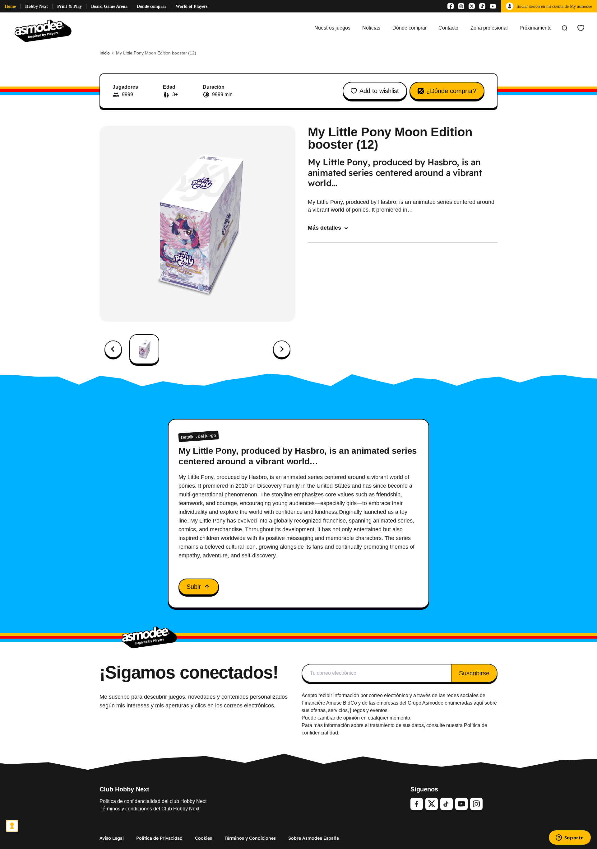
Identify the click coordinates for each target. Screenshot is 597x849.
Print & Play (69, 6)
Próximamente (536, 27)
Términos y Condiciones (250, 838)
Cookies (203, 838)
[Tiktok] (482, 6)
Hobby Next (36, 6)
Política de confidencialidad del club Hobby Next (153, 801)
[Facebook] (450, 6)
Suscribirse (474, 673)
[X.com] (471, 6)
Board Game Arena (109, 6)
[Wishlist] (581, 28)
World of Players (191, 6)
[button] (144, 349)
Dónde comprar (151, 6)
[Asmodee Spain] (43, 28)
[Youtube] (493, 6)
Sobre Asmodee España (313, 838)
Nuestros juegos (332, 27)
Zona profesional (489, 27)
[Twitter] (431, 804)
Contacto (448, 27)
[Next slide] (281, 349)
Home (10, 6)
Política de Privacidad (159, 838)
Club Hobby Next (124, 789)
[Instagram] (461, 6)
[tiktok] (446, 804)
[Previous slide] (113, 349)
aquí (478, 703)
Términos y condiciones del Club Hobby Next (149, 808)
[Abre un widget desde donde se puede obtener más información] (569, 838)
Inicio (105, 52)
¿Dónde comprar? (451, 90)
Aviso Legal (112, 838)
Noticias (371, 27)
